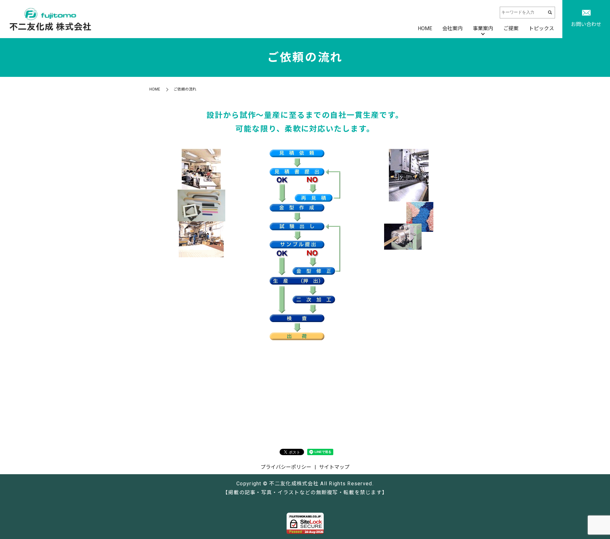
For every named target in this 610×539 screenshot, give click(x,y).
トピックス (541, 28)
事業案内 (483, 28)
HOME (425, 28)
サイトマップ (334, 467)
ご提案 (510, 28)
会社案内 (452, 28)
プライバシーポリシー (286, 467)
